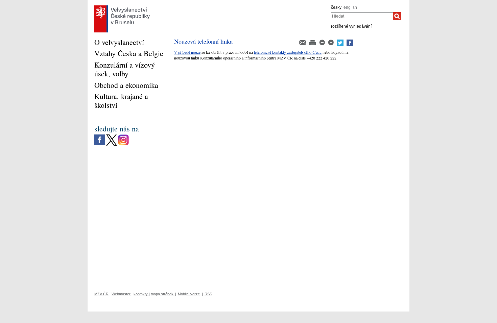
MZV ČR (101, 294)
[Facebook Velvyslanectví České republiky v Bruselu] (99, 136)
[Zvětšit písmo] (331, 42)
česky (336, 7)
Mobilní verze (189, 294)
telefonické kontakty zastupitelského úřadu (288, 52)
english (350, 7)
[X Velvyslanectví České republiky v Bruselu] (111, 136)
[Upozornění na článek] (303, 42)
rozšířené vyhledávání (351, 26)
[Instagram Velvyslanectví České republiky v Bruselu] (123, 136)
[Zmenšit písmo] (322, 42)
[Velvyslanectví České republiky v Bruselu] (122, 7)
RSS (208, 294)
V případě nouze (187, 52)
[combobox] (362, 16)
